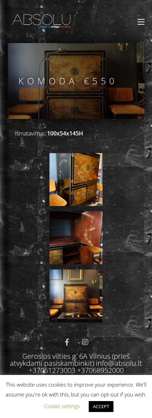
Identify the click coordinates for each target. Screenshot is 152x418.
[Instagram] (85, 342)
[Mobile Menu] (141, 22)
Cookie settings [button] (62, 406)
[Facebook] (67, 342)
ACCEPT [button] (101, 406)
